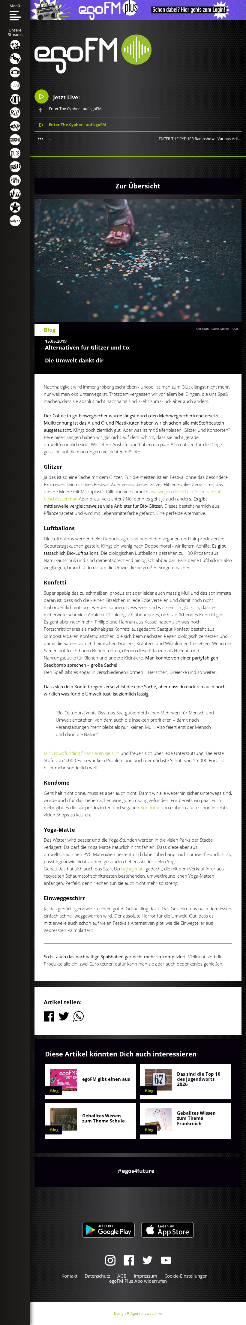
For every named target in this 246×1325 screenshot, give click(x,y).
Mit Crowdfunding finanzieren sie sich (82, 753)
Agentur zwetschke (146, 1313)
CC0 (235, 328)
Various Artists (230, 138)
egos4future (138, 1170)
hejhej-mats (133, 869)
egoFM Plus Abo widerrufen (138, 1281)
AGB (122, 1276)
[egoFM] (93, 72)
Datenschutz (97, 1276)
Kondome (150, 807)
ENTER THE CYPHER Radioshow (186, 138)
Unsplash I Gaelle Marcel (213, 328)
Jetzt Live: (66, 97)
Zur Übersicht (138, 185)
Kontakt (69, 1276)
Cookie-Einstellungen (186, 1276)
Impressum (145, 1276)
